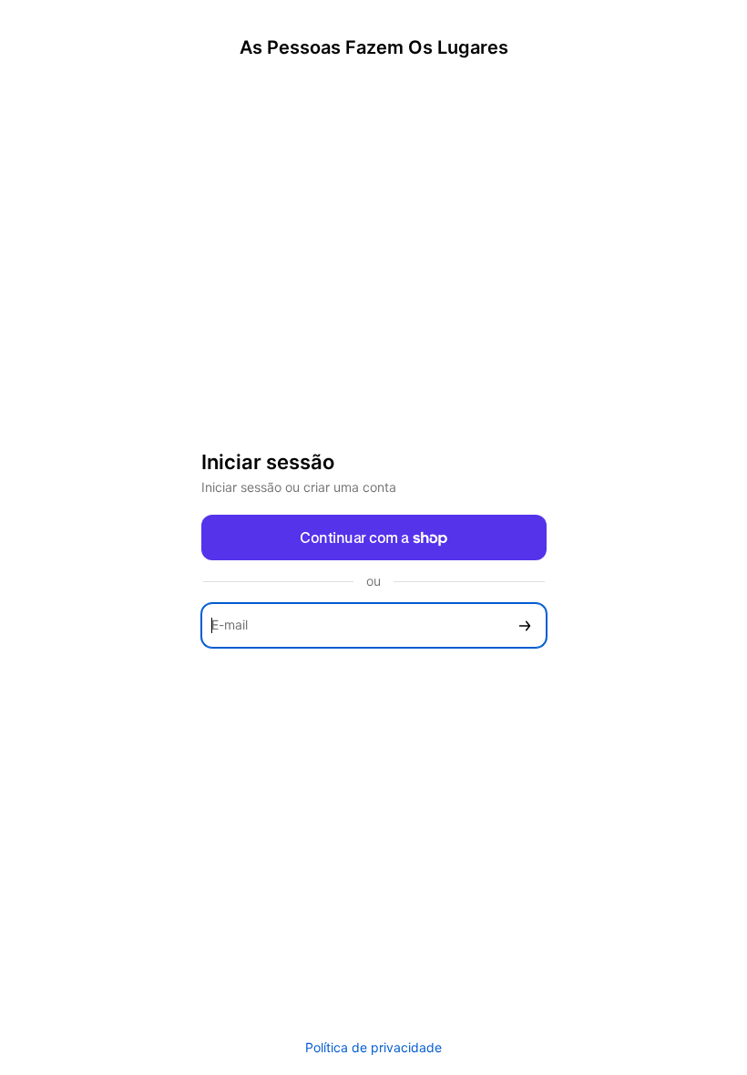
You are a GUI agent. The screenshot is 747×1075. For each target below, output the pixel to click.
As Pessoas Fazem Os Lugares (374, 47)
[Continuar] (524, 625)
